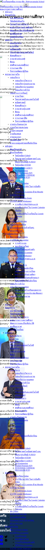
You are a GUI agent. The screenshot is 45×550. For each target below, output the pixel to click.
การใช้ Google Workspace (21, 201)
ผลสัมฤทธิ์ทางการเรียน (25, 271)
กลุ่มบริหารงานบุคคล (24, 87)
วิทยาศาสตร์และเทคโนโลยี (22, 52)
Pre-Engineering (21, 171)
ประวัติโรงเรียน (16, 18)
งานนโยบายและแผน (19, 127)
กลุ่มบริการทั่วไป (17, 284)
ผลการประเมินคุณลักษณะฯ (27, 277)
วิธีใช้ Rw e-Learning (23, 253)
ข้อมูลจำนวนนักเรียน (24, 268)
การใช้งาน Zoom (17, 195)
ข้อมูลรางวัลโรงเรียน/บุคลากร (28, 290)
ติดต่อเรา (9, 299)
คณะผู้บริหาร (16, 43)
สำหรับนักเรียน (11, 234)
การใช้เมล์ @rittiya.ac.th (25, 259)
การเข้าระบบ (20, 243)
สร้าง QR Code (16, 231)
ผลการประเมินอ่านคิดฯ (25, 274)
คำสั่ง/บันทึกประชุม (18, 221)
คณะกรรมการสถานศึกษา (21, 27)
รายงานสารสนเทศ (13, 262)
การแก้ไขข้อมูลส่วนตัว (25, 249)
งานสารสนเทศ (16, 131)
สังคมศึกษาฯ (15, 55)
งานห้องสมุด (15, 134)
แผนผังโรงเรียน (16, 37)
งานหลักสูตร (15, 140)
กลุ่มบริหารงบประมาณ (25, 84)
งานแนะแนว (15, 137)
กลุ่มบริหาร (15, 77)
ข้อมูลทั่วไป (10, 15)
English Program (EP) (23, 173)
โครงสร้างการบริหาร (19, 24)
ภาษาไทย (14, 46)
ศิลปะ (12, 62)
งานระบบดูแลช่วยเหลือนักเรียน (23, 143)
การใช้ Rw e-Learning (19, 240)
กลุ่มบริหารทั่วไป (22, 90)
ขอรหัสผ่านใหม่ (22, 246)
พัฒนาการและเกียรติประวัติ (22, 31)
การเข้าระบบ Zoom (23, 198)
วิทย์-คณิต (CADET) (23, 168)
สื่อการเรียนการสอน (19, 237)
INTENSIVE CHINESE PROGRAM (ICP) (25, 176)
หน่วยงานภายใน (12, 74)
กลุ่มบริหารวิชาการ (23, 81)
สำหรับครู (9, 180)
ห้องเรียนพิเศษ (16, 152)
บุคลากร (8, 40)
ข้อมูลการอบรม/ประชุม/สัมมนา (28, 293)
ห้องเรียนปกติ (16, 149)
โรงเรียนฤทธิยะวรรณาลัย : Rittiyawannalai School (21, 7)
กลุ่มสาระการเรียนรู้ (18, 93)
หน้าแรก (8, 12)
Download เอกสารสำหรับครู (22, 227)
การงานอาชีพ (16, 68)
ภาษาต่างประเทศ (17, 59)
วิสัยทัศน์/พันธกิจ (17, 21)
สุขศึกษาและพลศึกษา (19, 65)
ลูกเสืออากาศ (16, 34)
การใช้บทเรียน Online (19, 183)
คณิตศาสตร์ (15, 49)
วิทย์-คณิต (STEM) (23, 165)
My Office (14, 219)
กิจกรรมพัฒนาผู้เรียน (19, 71)
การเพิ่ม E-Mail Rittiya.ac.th (26, 204)
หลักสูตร (8, 146)
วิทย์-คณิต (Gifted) (22, 155)
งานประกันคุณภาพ (18, 124)
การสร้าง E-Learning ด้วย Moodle (29, 192)
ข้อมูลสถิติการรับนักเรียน (26, 281)
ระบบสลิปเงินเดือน (18, 224)
